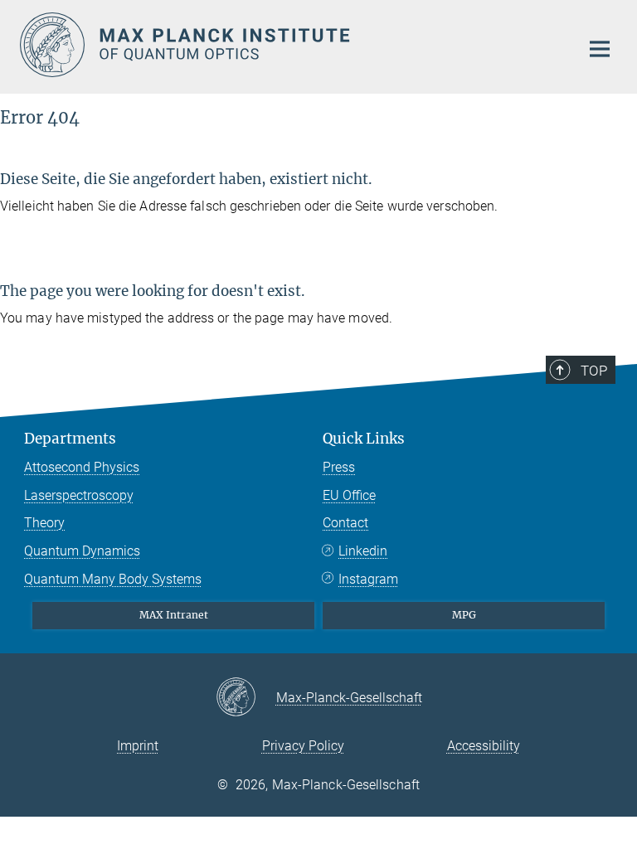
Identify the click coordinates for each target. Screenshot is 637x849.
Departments (70, 438)
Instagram (368, 579)
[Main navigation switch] (599, 48)
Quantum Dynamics (82, 551)
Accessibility (483, 746)
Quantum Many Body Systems (113, 579)
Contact (345, 523)
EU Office (349, 495)
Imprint (137, 746)
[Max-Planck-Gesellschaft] (246, 698)
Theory (44, 523)
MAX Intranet (173, 615)
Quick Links (364, 438)
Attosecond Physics (81, 467)
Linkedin (362, 551)
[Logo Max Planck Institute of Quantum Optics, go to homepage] (289, 44)
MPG (464, 615)
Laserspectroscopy (79, 495)
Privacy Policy (303, 746)
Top (594, 370)
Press (339, 467)
